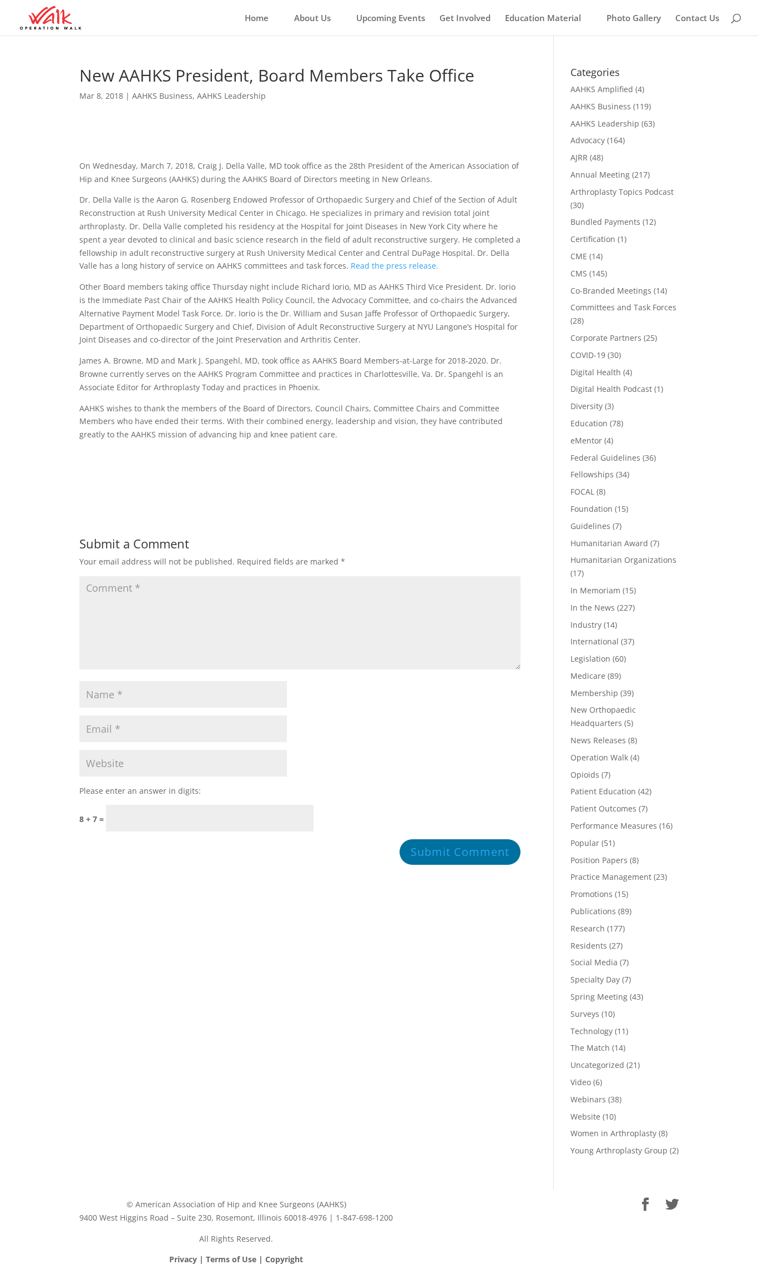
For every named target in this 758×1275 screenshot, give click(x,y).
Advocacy (587, 140)
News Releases (598, 740)
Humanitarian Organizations (623, 560)
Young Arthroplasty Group (619, 1150)
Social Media (594, 962)
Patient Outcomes (603, 808)
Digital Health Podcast (611, 389)
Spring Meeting (599, 996)
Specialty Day (595, 979)
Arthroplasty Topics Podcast (622, 192)
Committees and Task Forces (623, 307)
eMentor (586, 440)
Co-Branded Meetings (610, 290)
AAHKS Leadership (231, 95)
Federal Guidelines (605, 457)
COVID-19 (587, 355)
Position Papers (599, 860)
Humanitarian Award (609, 543)
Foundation (591, 508)
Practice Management (610, 876)
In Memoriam (595, 590)
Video (580, 1082)
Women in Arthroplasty (613, 1133)
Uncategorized (597, 1065)
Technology (591, 1031)
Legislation (590, 658)
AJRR (579, 157)
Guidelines (590, 526)
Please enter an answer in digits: (140, 790)
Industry (586, 624)
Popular (584, 843)
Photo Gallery (634, 18)
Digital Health (595, 372)
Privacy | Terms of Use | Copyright (236, 1259)
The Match (590, 1047)
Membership (594, 693)
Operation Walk (599, 757)
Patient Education (603, 791)
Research (587, 928)
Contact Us (697, 18)
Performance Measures (613, 825)
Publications (593, 911)
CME (578, 256)
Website (585, 1116)
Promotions (591, 894)
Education (589, 423)
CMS (578, 273)
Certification (592, 239)
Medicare (587, 676)
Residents (588, 945)
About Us (312, 18)
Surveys (584, 1014)
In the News (592, 607)
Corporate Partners (605, 337)
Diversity (586, 406)
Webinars (588, 1099)
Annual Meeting (600, 174)
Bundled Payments (605, 221)
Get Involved (465, 18)
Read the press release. (394, 265)
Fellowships (592, 474)
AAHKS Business (162, 95)
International (594, 641)
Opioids (584, 774)
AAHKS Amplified (601, 89)
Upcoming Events (390, 18)
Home (257, 18)
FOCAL (582, 491)
